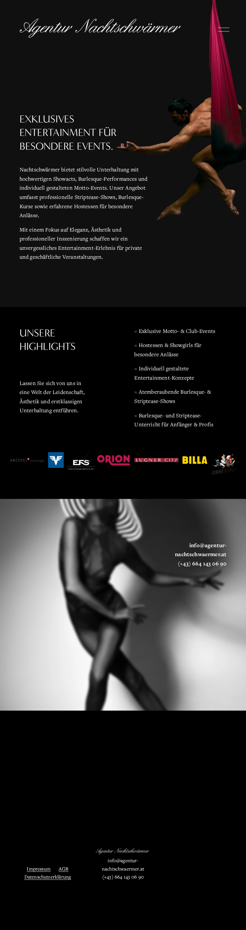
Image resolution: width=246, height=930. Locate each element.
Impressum (39, 868)
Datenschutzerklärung (47, 876)
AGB (64, 868)
